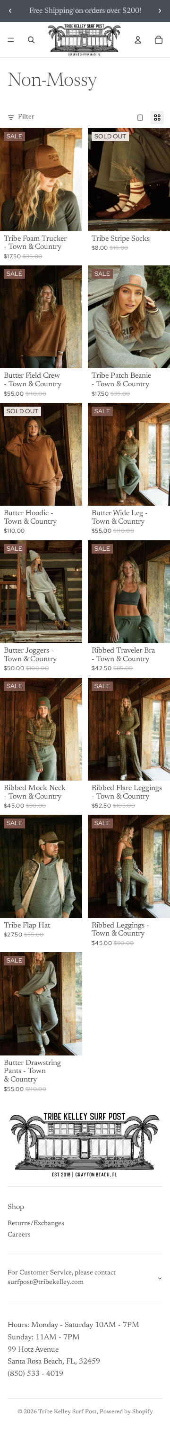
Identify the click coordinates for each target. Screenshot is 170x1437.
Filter (26, 117)
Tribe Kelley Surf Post (67, 1412)
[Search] (31, 39)
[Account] (138, 39)
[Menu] (11, 40)
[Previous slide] (10, 10)
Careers (19, 1235)
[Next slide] (159, 10)
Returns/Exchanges (36, 1223)
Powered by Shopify (126, 1412)
